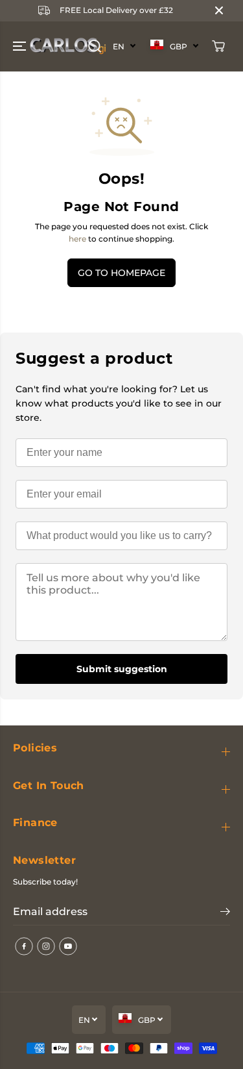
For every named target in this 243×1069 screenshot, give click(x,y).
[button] (21, 46)
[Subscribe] (225, 913)
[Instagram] (46, 946)
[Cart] (218, 46)
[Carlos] (28, 46)
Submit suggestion (121, 669)
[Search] (94, 46)
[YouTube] (68, 946)
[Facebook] (24, 946)
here (77, 239)
